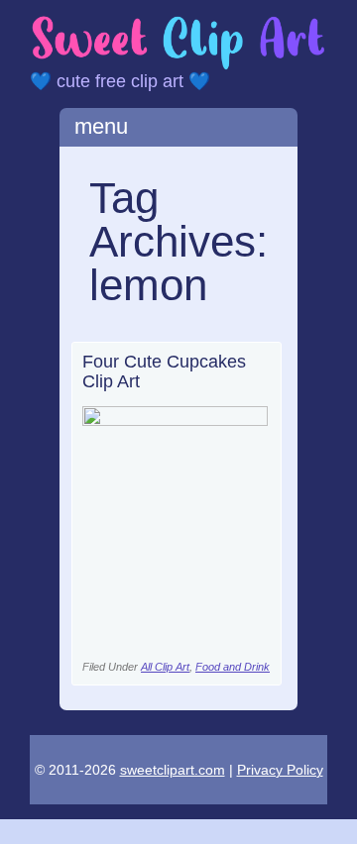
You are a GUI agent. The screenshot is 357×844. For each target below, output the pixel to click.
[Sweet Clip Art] (178, 65)
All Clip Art (165, 667)
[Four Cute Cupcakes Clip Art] (175, 420)
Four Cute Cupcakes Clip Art (164, 371)
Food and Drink (232, 667)
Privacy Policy (280, 770)
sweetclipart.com (172, 770)
